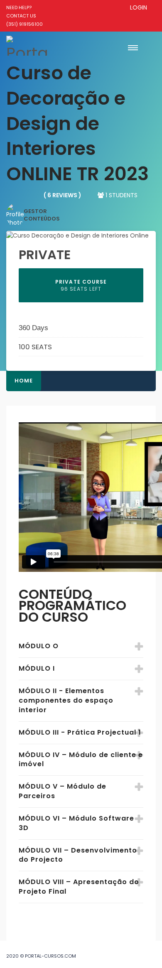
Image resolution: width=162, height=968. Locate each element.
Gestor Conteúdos (42, 215)
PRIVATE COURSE (81, 285)
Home (24, 381)
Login (138, 7)
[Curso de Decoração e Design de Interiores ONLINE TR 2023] (77, 235)
